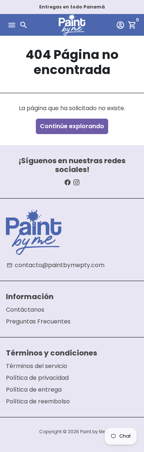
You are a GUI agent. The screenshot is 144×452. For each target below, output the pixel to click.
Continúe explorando (72, 126)
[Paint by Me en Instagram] (76, 182)
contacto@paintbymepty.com (55, 265)
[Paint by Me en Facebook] (68, 182)
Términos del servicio (36, 366)
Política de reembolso (38, 401)
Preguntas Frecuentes (38, 321)
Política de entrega (34, 389)
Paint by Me (92, 431)
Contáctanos (25, 309)
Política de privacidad (37, 378)
